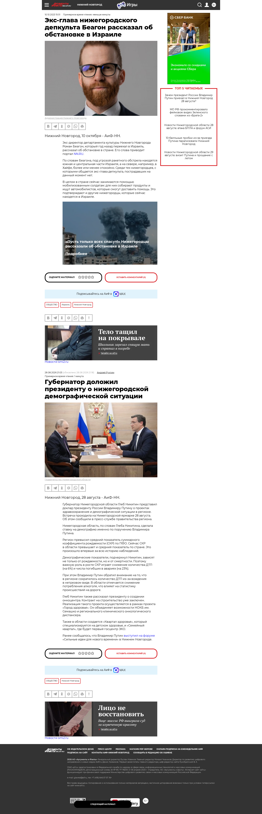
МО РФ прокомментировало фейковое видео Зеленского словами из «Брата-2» (189, 112)
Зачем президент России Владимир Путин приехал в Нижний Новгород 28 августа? (189, 98)
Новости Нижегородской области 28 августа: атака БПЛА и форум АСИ (188, 127)
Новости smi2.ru (56, 361)
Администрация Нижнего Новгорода (65, 118)
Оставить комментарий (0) (131, 277)
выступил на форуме (139, 635)
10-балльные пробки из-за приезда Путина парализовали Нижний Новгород (189, 141)
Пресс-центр (105, 749)
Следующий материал (102, 804)
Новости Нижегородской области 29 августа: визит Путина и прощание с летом (188, 155)
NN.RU (78, 154)
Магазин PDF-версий (141, 749)
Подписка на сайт (77, 753)
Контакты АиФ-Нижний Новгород (110, 753)
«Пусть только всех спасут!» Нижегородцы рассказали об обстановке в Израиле (107, 243)
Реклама (120, 749)
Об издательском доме (80, 749)
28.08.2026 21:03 (53, 372)
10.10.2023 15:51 (52, 14)
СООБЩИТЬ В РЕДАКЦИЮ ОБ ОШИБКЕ (152, 753)
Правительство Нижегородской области (68, 479)
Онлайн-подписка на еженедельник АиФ (179, 749)
